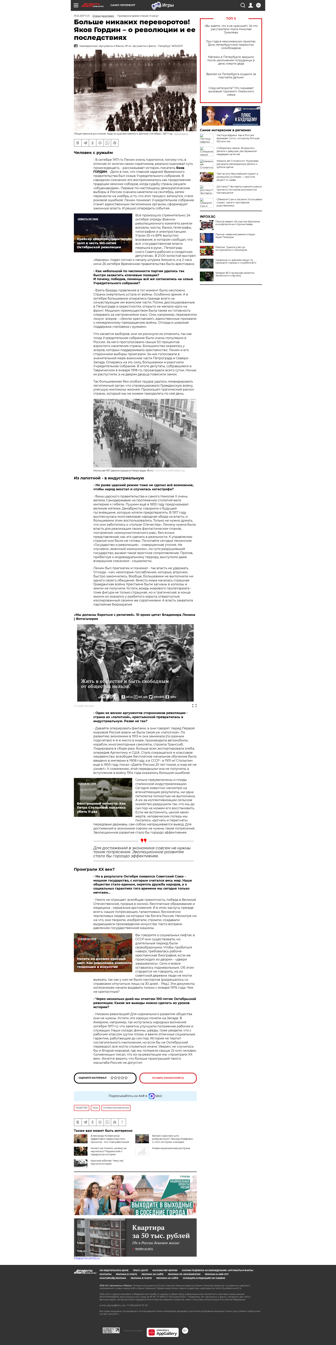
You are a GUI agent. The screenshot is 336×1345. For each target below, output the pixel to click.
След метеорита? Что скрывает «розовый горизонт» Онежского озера (231, 91)
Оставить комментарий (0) (168, 1078)
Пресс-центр (140, 1270)
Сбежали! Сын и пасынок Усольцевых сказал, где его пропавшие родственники (239, 202)
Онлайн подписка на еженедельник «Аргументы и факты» (218, 1270)
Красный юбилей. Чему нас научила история (107, 1162)
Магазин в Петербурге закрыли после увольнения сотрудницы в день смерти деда (231, 60)
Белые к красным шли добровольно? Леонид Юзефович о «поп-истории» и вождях (172, 1138)
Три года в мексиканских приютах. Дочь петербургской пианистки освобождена (231, 45)
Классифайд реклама (113, 1278)
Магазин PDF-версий (164, 1270)
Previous (82, 657)
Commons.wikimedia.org (170, 470)
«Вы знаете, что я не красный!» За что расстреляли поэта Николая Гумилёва (231, 29)
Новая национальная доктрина (171, 1148)
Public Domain (85, 705)
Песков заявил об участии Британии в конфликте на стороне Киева (237, 223)
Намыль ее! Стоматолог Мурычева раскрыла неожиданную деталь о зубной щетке (237, 164)
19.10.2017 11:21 (81, 15)
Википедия (181, 133)
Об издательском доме (114, 1270)
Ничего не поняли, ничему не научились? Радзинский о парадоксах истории (108, 1151)
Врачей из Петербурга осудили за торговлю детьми (231, 76)
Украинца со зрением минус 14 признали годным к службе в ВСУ (235, 261)
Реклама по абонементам (184, 1274)
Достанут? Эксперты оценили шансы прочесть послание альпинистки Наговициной (239, 189)
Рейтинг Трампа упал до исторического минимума (231, 248)
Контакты (105, 1274)
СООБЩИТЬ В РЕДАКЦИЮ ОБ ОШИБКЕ (204, 1278)
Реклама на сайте (153, 1274)
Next (189, 657)
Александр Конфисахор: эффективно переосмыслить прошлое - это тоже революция (110, 1138)
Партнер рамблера (133, 1330)
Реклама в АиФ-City (217, 1274)
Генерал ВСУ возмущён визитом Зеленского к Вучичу (234, 274)
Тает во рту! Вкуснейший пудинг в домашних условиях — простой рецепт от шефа (237, 176)
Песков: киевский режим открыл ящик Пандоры (235, 236)
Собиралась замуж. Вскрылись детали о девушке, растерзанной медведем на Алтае (237, 151)
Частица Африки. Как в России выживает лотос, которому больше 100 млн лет (238, 138)
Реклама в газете (126, 1274)
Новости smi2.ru (87, 1258)
